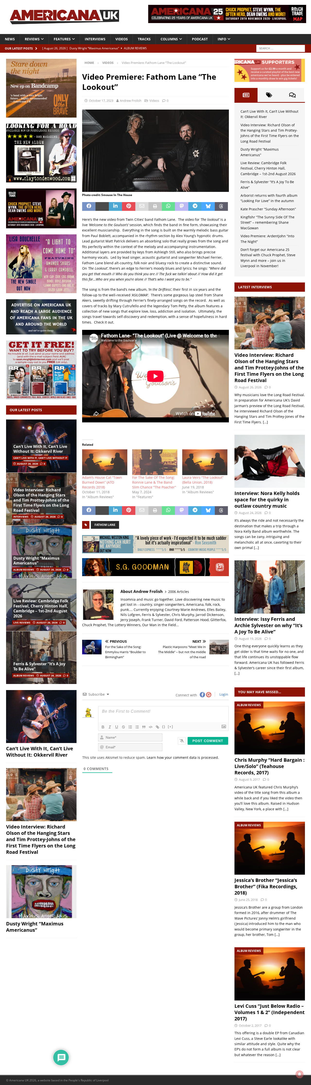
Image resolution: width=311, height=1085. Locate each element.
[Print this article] (155, 206)
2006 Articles (178, 591)
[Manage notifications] (299, 1074)
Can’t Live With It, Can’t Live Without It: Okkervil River (40, 449)
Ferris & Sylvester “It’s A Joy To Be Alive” (39, 666)
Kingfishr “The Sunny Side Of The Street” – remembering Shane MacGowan (267, 222)
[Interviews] (269, 323)
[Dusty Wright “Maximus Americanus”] (41, 551)
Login (223, 694)
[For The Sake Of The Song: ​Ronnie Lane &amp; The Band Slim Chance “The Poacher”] (154, 462)
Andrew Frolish (130, 100)
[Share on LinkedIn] (115, 206)
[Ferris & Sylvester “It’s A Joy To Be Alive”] (41, 657)
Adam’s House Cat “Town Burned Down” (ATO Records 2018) (102, 482)
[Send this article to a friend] (142, 206)
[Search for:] (280, 48)
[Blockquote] (143, 727)
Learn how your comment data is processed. (183, 757)
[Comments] (292, 95)
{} (163, 726)
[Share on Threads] (221, 206)
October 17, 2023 (101, 100)
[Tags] (269, 95)
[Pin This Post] (128, 206)
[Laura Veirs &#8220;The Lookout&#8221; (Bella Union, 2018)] (204, 462)
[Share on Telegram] (195, 206)
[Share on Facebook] (88, 206)
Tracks (144, 39)
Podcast (200, 39)
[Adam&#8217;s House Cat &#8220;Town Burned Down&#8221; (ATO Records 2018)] (104, 462)
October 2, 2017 (250, 1025)
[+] (170, 726)
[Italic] (109, 727)
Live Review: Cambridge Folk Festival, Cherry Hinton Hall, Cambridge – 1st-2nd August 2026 (40, 608)
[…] (265, 422)
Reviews (32, 39)
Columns (169, 39)
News (10, 39)
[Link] (157, 727)
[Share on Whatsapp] (168, 206)
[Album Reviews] (269, 727)
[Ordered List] (130, 727)
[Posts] (246, 95)
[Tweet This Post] (102, 206)
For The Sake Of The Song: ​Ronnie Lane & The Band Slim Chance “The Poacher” (154, 482)
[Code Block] (150, 727)
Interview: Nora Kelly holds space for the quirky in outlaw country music (267, 499)
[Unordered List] (137, 727)
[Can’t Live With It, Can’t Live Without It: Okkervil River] (41, 716)
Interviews (95, 39)
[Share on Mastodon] (181, 206)
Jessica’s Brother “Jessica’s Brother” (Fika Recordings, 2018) (265, 886)
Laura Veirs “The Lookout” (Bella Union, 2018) (203, 480)
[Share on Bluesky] (208, 206)
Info (222, 39)
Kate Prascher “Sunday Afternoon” (268, 209)
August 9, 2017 (249, 779)
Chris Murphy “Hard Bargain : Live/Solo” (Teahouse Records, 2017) (269, 766)
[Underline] (116, 727)
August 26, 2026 (27, 463)
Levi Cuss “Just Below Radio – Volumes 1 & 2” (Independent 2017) (269, 1012)
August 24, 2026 (250, 513)
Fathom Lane (105, 525)
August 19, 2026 (250, 638)
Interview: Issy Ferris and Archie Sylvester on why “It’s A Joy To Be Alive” (268, 625)
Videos (121, 39)
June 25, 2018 (248, 899)
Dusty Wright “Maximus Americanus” (36, 560)
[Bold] (103, 727)
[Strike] (123, 727)
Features (62, 39)
